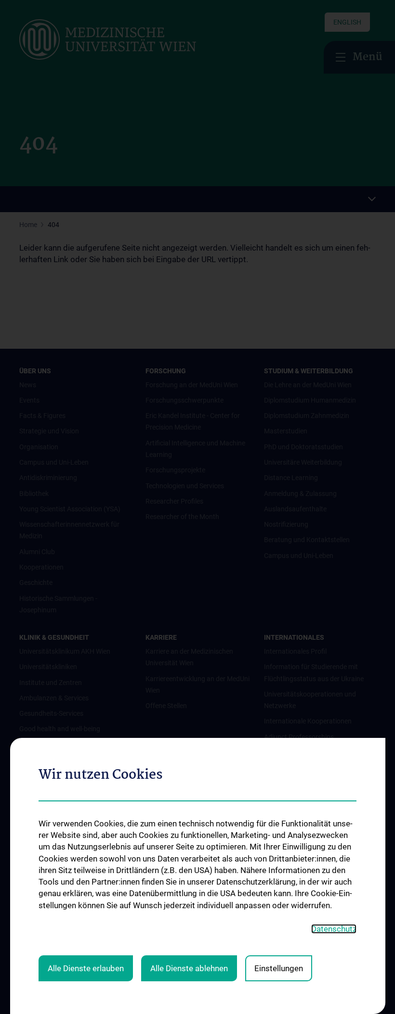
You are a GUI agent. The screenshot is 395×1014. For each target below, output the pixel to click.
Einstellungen (278, 968)
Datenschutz (333, 929)
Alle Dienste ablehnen (189, 968)
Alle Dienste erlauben (86, 968)
